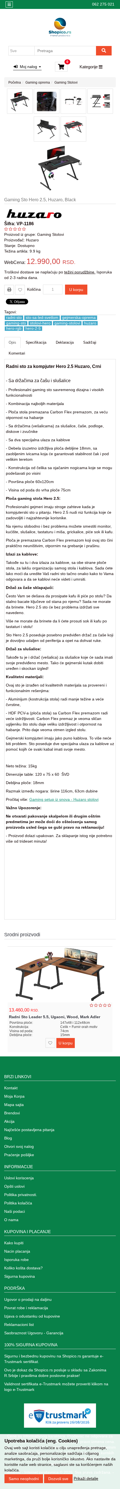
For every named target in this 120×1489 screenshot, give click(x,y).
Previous (102, 934)
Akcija (9, 1121)
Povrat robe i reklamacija (26, 1308)
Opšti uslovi (14, 1186)
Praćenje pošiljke (19, 1155)
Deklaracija (65, 342)
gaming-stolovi (67, 323)
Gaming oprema (37, 82)
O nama (11, 1220)
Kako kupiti (13, 1243)
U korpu (76, 289)
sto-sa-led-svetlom (42, 318)
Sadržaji (89, 342)
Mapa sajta (14, 1104)
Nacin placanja (17, 1251)
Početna (14, 82)
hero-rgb (13, 328)
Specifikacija (36, 342)
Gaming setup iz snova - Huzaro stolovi (64, 799)
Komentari (17, 353)
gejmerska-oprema (79, 318)
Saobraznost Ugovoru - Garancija (33, 1333)
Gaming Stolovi (66, 82)
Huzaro (32, 240)
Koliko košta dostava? (23, 1268)
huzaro (90, 323)
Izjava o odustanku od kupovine (32, 1316)
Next (110, 934)
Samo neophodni (24, 1478)
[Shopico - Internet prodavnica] (60, 27)
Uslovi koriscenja (19, 1178)
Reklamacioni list (19, 1324)
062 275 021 (103, 4)
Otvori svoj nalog (19, 1146)
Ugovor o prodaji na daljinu (28, 1299)
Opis (12, 342)
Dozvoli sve (58, 1478)
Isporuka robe (16, 1259)
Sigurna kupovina (19, 1276)
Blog (8, 1138)
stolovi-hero (40, 323)
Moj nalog (28, 66)
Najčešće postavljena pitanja (29, 1129)
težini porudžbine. (79, 272)
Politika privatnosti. (20, 1194)
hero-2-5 (33, 328)
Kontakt (11, 1088)
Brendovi (12, 1113)
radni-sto (14, 318)
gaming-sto (16, 323)
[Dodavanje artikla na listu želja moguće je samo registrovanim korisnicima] (20, 290)
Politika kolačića (18, 1203)
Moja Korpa (14, 1096)
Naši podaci (14, 1211)
